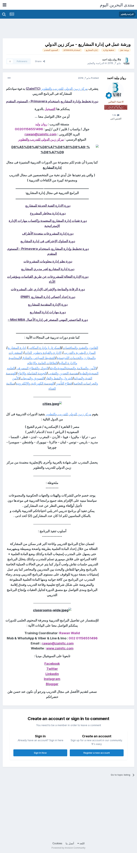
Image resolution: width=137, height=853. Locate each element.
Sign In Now (40, 752)
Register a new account (96, 752)
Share (39, 61)
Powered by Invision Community (68, 847)
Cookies (57, 843)
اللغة (82, 843)
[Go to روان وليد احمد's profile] (127, 61)
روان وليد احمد (109, 59)
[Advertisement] (69, 29)
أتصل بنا (70, 843)
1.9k (114, 115)
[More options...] (9, 78)
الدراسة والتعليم (95, 63)
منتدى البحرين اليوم (117, 4)
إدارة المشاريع (52, 167)
